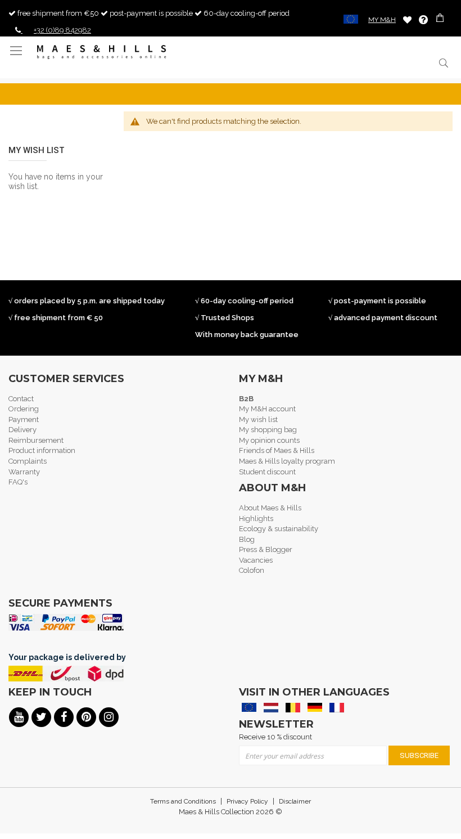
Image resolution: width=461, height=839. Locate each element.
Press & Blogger (265, 549)
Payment (23, 419)
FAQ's (18, 482)
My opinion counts (269, 440)
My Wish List (407, 19)
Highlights (256, 518)
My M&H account (267, 409)
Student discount (267, 472)
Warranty (24, 472)
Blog (247, 539)
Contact (21, 398)
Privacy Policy (247, 801)
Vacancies (256, 560)
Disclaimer (295, 801)
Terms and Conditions (183, 801)
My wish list (258, 419)
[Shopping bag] (441, 19)
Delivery (22, 429)
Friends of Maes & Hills (276, 450)
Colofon (251, 570)
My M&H (382, 20)
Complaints (27, 461)
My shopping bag (268, 429)
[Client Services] (423, 20)
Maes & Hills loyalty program (287, 461)
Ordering (23, 409)
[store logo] (101, 52)
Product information (41, 450)
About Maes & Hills (270, 508)
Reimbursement (36, 440)
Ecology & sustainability (278, 528)
